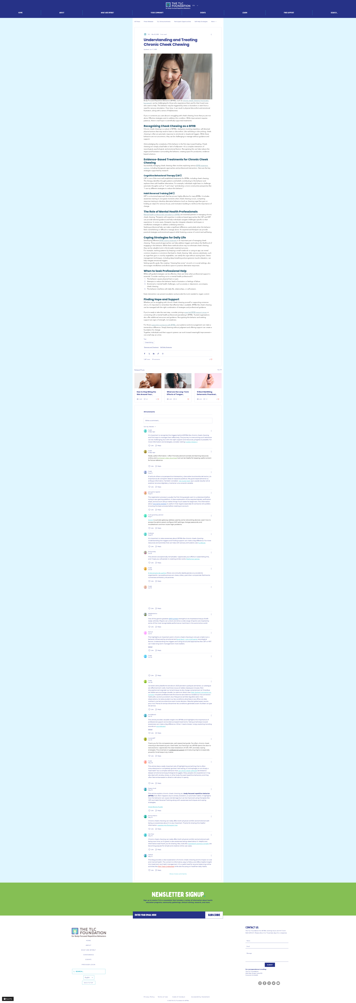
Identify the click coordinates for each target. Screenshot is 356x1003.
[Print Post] (163, 353)
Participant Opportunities (182, 21)
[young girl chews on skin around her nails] (148, 380)
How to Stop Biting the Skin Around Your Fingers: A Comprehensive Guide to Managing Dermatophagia (148, 393)
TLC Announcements (163, 21)
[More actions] (211, 34)
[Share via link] (158, 353)
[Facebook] (264, 983)
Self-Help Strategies (201, 21)
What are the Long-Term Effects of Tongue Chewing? (178, 393)
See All (219, 370)
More (213, 21)
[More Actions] (211, 431)
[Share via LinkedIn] (154, 353)
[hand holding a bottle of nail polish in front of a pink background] (208, 380)
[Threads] (269, 983)
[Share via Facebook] (144, 353)
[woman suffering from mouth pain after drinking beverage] (178, 380)
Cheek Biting (149, 342)
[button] (62, 12)
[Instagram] (260, 983)
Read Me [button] (9, 999)
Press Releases (148, 21)
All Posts (137, 21)
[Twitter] (273, 983)
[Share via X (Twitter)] (149, 353)
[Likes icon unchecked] (149, 446)
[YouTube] (278, 983)
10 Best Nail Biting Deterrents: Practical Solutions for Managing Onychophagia (207, 393)
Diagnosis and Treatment (151, 347)
